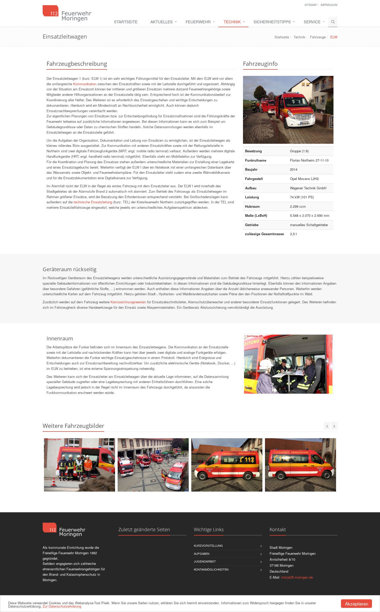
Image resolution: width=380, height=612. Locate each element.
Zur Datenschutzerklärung (62, 606)
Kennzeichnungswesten (128, 301)
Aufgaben (201, 553)
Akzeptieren (356, 603)
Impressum (329, 5)
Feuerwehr (198, 21)
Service (312, 21)
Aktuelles (161, 21)
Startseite (126, 21)
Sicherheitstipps (272, 21)
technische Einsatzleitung (93, 201)
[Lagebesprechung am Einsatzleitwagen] (79, 465)
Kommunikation (84, 83)
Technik (232, 21)
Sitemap (311, 5)
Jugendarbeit (205, 561)
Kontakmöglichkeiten (211, 569)
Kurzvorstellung (208, 545)
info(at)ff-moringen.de (297, 577)
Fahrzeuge (318, 36)
